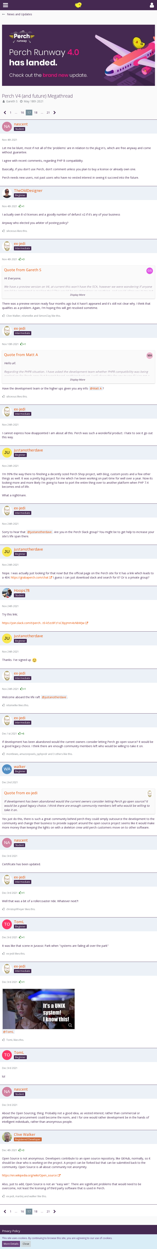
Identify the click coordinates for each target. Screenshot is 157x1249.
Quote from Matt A (21, 354)
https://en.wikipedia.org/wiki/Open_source (29, 1175)
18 (35, 112)
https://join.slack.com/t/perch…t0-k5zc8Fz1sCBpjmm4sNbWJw (43, 623)
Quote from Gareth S (22, 269)
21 (48, 112)
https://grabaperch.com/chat (29, 577)
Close (26, 1244)
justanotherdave (41, 532)
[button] (5, 5)
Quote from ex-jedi (20, 792)
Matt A (97, 388)
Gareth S (12, 101)
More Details (11, 1244)
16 (22, 112)
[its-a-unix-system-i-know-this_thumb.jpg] (38, 1009)
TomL (10, 1032)
